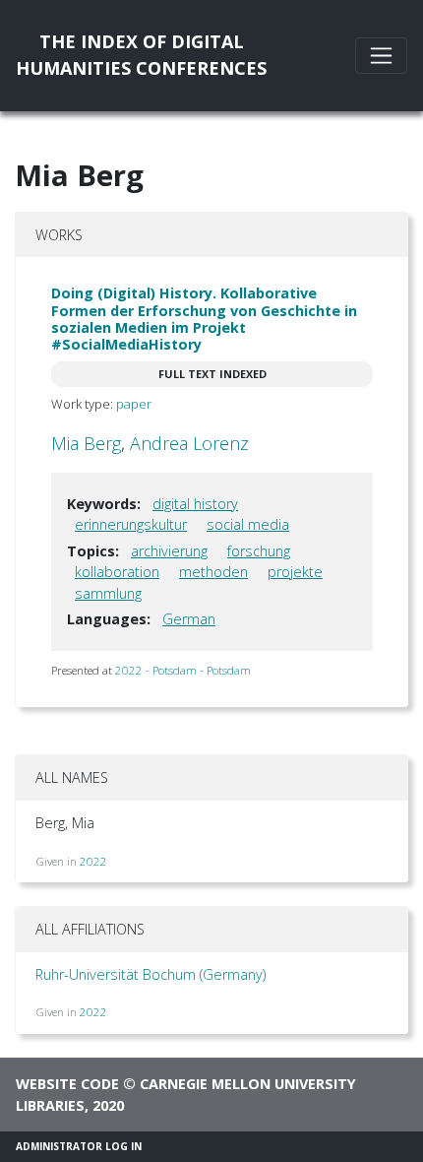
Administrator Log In (79, 1146)
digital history (195, 503)
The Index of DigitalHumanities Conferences (141, 55)
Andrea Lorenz (189, 443)
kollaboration (117, 571)
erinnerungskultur (131, 524)
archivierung (169, 551)
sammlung (108, 593)
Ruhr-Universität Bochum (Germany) (150, 974)
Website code (67, 1083)
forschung (258, 551)
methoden (213, 571)
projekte (295, 571)
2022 (93, 861)
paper (133, 404)
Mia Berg (86, 443)
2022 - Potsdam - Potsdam (183, 670)
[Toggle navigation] (381, 55)
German (188, 619)
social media (248, 524)
